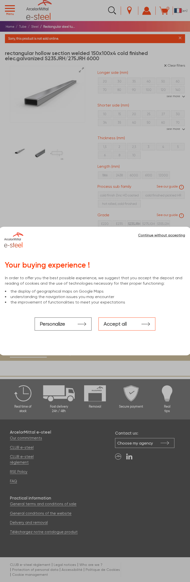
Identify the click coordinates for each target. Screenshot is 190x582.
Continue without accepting (161, 235)
